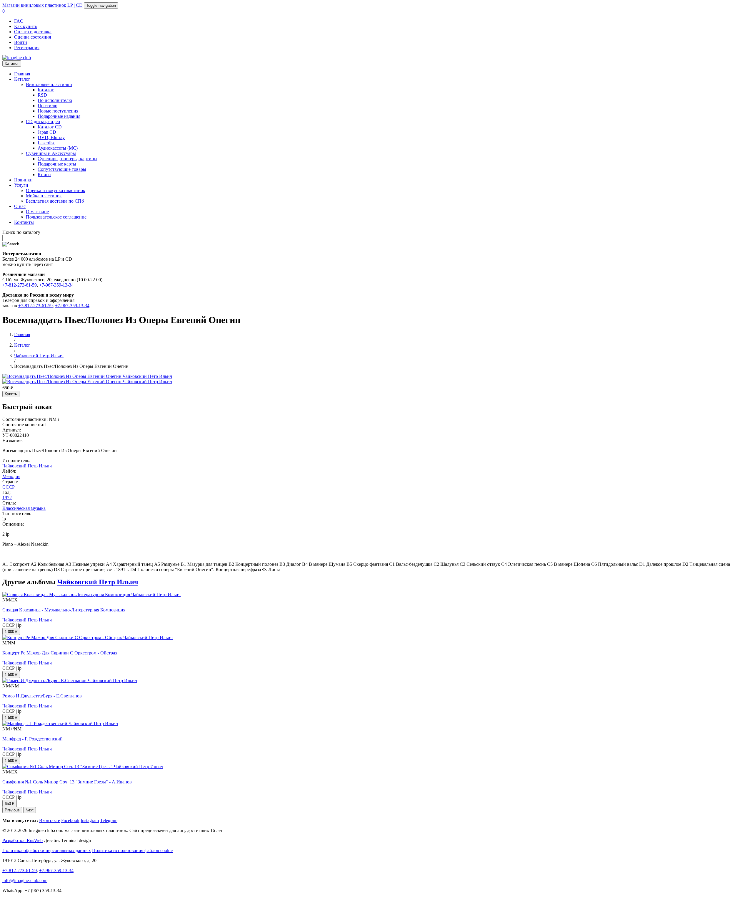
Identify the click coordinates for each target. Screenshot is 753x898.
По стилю (47, 105)
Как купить (25, 26)
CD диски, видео (43, 121)
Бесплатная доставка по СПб (55, 201)
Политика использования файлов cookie (132, 850)
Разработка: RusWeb (22, 840)
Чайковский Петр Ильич (27, 465)
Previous (12, 810)
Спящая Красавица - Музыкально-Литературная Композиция (63, 609)
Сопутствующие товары (62, 169)
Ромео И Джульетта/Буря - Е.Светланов (42, 695)
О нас (20, 206)
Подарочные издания (59, 116)
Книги (44, 174)
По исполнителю (55, 100)
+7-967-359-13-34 (56, 284)
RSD (42, 94)
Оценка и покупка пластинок (55, 190)
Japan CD (47, 132)
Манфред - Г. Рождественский (32, 738)
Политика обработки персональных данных (46, 850)
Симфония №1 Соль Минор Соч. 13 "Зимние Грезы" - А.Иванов (67, 781)
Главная (22, 73)
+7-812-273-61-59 (19, 284)
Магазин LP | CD (42, 5)
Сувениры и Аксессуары (51, 153)
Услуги (21, 185)
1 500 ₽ (11, 674)
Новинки (23, 179)
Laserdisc (46, 142)
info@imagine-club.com (24, 880)
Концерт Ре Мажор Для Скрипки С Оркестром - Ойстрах (59, 652)
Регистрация (26, 47)
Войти (20, 42)
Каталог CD (50, 126)
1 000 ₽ (11, 631)
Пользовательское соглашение (56, 216)
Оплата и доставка (32, 31)
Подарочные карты (57, 163)
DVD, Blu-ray (51, 137)
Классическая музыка (24, 508)
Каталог (12, 63)
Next (30, 810)
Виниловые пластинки (49, 84)
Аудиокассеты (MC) (58, 148)
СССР (8, 486)
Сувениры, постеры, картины (67, 158)
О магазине (37, 211)
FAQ (19, 21)
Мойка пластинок (44, 195)
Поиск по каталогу (21, 232)
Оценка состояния (32, 36)
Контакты (24, 222)
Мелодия (11, 476)
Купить (11, 394)
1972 (7, 497)
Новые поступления (58, 110)
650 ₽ (9, 803)
